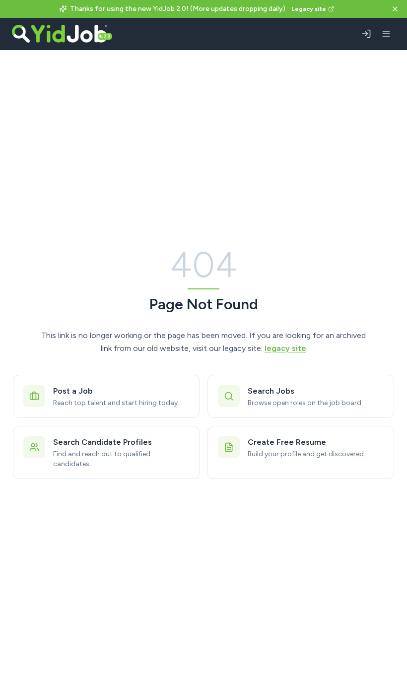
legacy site (285, 348)
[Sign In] (366, 34)
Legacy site (308, 8)
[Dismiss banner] (395, 9)
